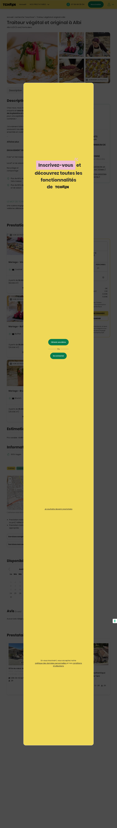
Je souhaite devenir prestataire (58, 509)
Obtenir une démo (58, 342)
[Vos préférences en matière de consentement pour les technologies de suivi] (115, 621)
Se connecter (58, 356)
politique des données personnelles (51, 663)
